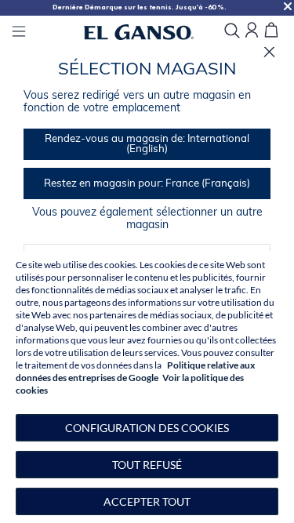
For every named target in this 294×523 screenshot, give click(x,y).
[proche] (269, 52)
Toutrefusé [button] (147, 464)
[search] (232, 32)
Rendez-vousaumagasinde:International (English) (147, 144)
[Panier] (271, 31)
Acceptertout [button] (147, 501)
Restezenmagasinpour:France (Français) (147, 184)
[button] (147, 427)
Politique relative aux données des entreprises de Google (135, 371)
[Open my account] (252, 31)
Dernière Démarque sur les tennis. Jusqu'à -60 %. (140, 7)
